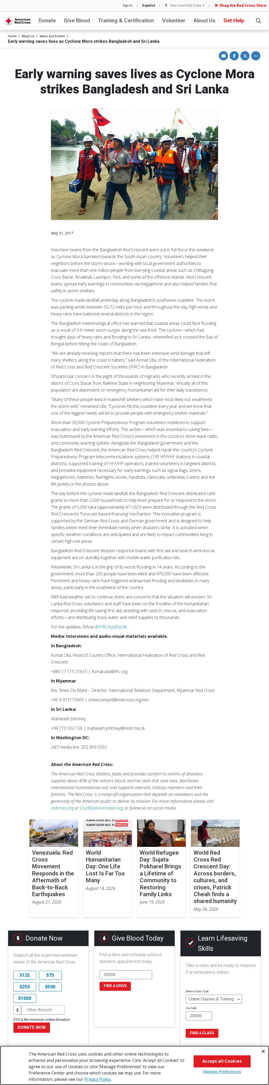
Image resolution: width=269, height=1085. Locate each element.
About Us (204, 20)
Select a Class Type (197, 991)
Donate (47, 20)
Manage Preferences (222, 1071)
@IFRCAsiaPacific (111, 627)
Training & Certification (126, 20)
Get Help (234, 20)
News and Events (52, 36)
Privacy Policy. (97, 1079)
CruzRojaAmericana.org (101, 808)
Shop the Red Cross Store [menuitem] (242, 5)
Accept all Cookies (222, 1061)
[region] (134, 1065)
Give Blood (77, 20)
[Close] (263, 1051)
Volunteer (173, 20)
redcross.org (62, 808)
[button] (258, 21)
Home (12, 36)
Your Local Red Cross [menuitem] (185, 5)
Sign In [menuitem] (127, 5)
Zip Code (191, 1008)
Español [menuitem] (148, 5)
